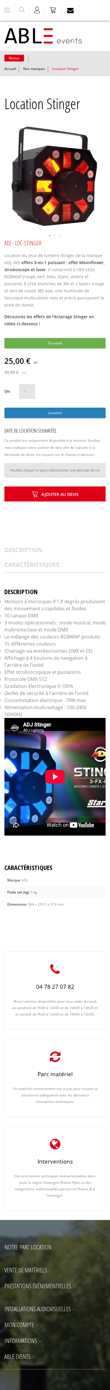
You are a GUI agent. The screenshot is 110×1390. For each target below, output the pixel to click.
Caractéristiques (31, 565)
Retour (14, 58)
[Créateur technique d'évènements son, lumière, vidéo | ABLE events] (43, 36)
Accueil (10, 68)
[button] (50, 235)
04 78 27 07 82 (55, 987)
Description (23, 550)
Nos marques (34, 68)
